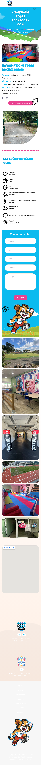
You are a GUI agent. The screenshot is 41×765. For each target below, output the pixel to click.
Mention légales (26, 757)
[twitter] (7, 98)
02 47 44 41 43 (19, 81)
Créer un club (20, 703)
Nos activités (20, 695)
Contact (21, 708)
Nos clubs (19, 29)
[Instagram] (24, 634)
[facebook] (3, 98)
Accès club (20, 712)
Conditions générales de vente (20, 759)
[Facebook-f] (19, 634)
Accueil (9, 29)
